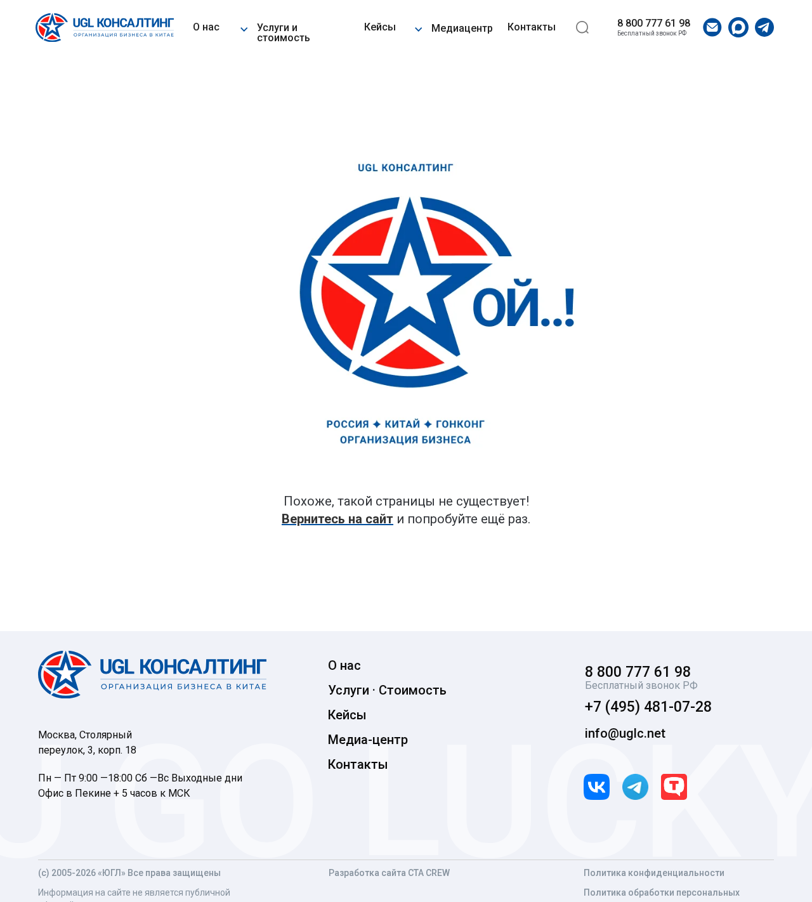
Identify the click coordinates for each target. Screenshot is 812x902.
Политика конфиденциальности (654, 873)
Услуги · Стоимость (387, 690)
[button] (243, 27)
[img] (105, 27)
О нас (206, 27)
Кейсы (380, 27)
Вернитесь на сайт (337, 518)
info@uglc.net (625, 733)
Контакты (532, 27)
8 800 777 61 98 (653, 23)
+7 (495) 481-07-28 (648, 707)
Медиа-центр (368, 739)
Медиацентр (462, 28)
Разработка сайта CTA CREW (389, 873)
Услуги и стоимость (283, 33)
